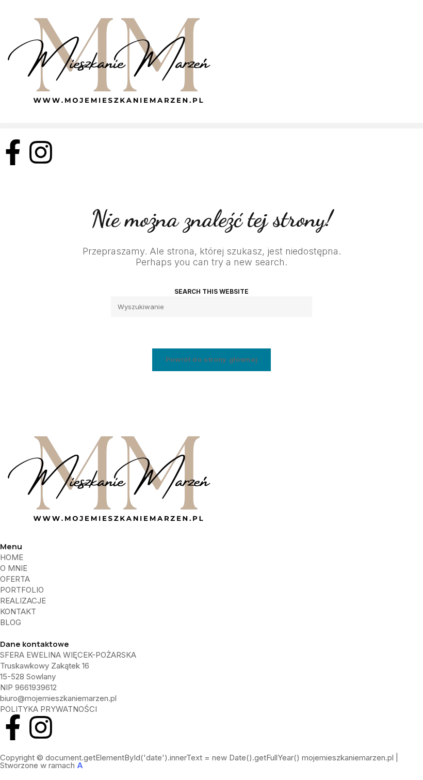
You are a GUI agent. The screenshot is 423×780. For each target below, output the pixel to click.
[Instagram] (41, 152)
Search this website (211, 291)
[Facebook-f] (13, 152)
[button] (211, 126)
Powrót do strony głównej (212, 359)
